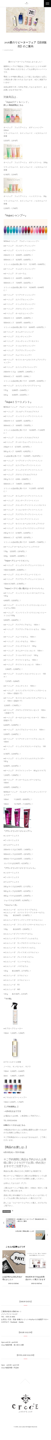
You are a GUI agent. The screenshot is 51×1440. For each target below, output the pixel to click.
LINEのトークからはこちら (15, 1125)
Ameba (21, 1322)
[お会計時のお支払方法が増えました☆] (13, 1261)
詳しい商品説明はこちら (13, 105)
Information (6, 1211)
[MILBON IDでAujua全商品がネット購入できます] (37, 1261)
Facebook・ (15, 1322)
